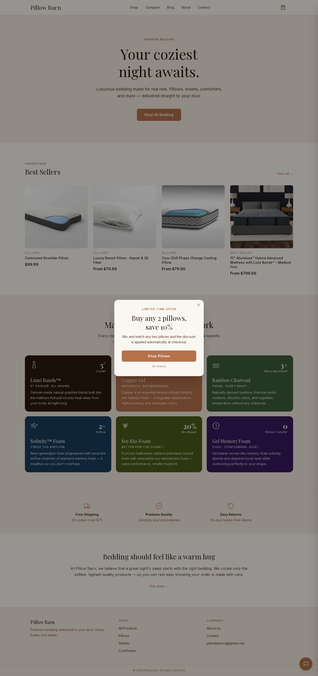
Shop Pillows (159, 356)
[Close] (198, 305)
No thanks (159, 366)
